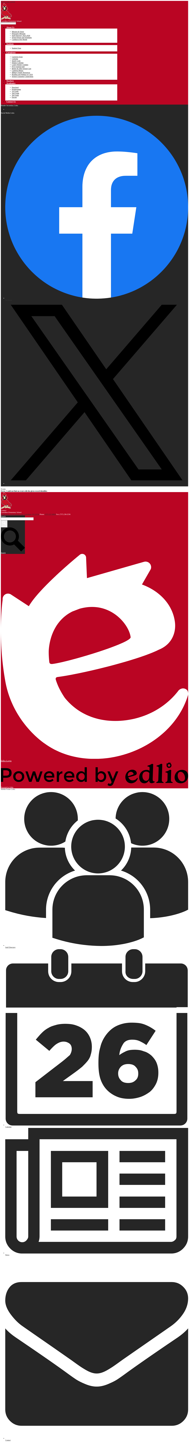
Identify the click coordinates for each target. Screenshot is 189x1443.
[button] (10, 27)
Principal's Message (18, 34)
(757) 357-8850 (50, 514)
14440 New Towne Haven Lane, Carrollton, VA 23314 (20, 514)
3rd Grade (15, 95)
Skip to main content (8, 2)
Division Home (10, 109)
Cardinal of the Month (19, 39)
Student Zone (16, 48)
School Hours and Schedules (22, 38)
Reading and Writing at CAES (22, 74)
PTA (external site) (18, 67)
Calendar (15, 59)
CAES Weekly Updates (20, 65)
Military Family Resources (21, 73)
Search (3, 516)
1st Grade (15, 91)
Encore (14, 97)
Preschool (15, 87)
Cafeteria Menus (17, 71)
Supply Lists (16, 61)
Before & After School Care (21, 69)
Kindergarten (16, 89)
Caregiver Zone (17, 57)
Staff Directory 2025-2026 (21, 36)
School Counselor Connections (22, 76)
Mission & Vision (18, 32)
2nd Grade (15, 93)
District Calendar (18, 63)
